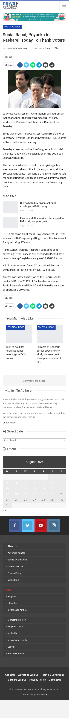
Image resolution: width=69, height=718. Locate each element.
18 (16, 494)
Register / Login (15, 626)
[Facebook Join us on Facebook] (15, 525)
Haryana (12, 596)
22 (52, 494)
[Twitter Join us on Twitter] (28, 525)
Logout (11, 647)
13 (34, 488)
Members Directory (17, 620)
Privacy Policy (14, 573)
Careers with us (15, 566)
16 (61, 488)
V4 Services (43, 694)
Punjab (8, 590)
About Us (12, 546)
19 (25, 494)
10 (7, 488)
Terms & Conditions (17, 560)
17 (7, 494)
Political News (12, 26)
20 (34, 494)
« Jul (5, 510)
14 (43, 488)
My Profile (12, 633)
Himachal (12, 603)
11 (16, 488)
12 (25, 488)
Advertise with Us (16, 553)
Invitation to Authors (18, 610)
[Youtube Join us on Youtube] (41, 525)
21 (43, 494)
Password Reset (16, 653)
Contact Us (13, 580)
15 (52, 488)
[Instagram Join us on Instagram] (54, 525)
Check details (9, 422)
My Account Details (17, 640)
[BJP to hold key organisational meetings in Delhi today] (10, 207)
